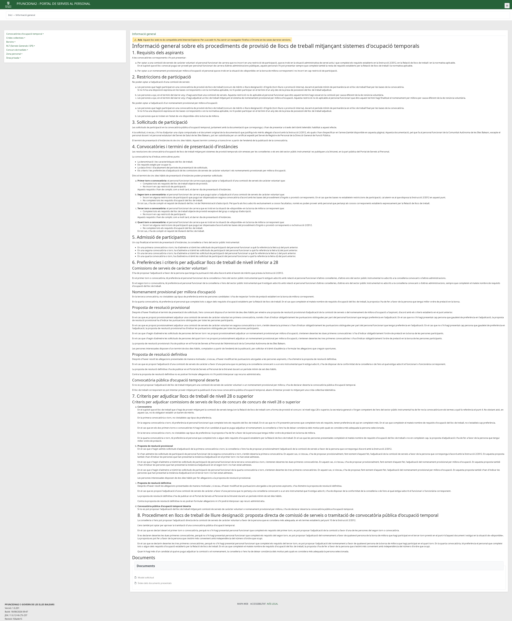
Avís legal (272, 603)
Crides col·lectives (15, 37)
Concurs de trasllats (16, 49)
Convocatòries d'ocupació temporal (24, 33)
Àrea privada (12, 57)
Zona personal (13, 53)
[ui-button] (507, 5)
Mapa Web (242, 603)
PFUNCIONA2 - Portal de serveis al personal (53, 3)
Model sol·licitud (146, 577)
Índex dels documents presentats (155, 583)
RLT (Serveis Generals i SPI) (19, 45)
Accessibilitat (258, 603)
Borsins (10, 41)
